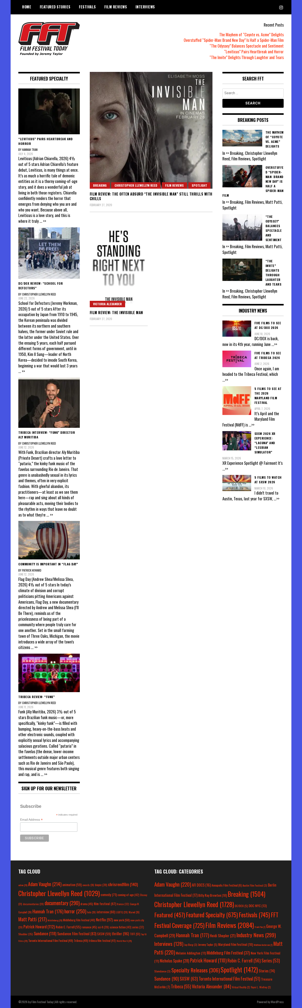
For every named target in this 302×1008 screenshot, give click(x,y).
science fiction (120, 927)
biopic (101, 885)
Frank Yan (260, 927)
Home (26, 7)
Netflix (104, 919)
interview (106, 911)
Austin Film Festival (255, 885)
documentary (62, 903)
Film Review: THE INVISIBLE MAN (116, 312)
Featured (169, 915)
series (138, 927)
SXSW (104, 933)
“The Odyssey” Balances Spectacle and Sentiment (247, 46)
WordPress (277, 1001)
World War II (124, 941)
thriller (120, 933)
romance (89, 927)
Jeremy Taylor (207, 944)
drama (86, 904)
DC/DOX (241, 906)
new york (122, 920)
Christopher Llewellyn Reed (136, 185)
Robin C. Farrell (68, 927)
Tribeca (81, 940)
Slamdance (162, 971)
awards (88, 885)
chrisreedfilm (123, 884)
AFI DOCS (201, 885)
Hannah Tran (47, 911)
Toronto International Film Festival (50, 940)
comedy (109, 894)
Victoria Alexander (107, 303)
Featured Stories (55, 7)
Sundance (45, 933)
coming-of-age (128, 895)
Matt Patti (32, 919)
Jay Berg (190, 945)
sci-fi (103, 927)
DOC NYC (258, 905)
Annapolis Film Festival (227, 885)
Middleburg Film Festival (79, 920)
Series (271, 960)
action (22, 885)
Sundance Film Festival (76, 933)
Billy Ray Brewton (212, 895)
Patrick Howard (39, 926)
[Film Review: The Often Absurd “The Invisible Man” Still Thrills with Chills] (151, 130)
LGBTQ (122, 912)
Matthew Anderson (263, 945)
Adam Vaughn (44, 883)
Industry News (256, 935)
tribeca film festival (102, 940)
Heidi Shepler (222, 935)
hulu (91, 912)
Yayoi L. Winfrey (261, 987)
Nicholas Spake (174, 961)
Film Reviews (115, 7)
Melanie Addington (191, 952)
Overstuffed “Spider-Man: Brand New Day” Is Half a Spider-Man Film (234, 40)
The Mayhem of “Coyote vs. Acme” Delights (251, 34)
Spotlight (199, 185)
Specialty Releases (195, 970)
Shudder (25, 934)
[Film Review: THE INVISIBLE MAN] (119, 263)
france (123, 904)
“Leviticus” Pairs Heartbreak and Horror (254, 51)
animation (72, 884)
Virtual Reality (241, 987)
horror (75, 911)
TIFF (135, 933)
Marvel (134, 912)
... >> (43, 221)
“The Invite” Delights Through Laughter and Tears (247, 57)
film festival (105, 903)
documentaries (33, 904)
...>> (274, 344)
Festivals (87, 7)
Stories (267, 970)
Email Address (31, 820)
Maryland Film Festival (235, 944)
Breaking (100, 185)
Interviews (145, 7)
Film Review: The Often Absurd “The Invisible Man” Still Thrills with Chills (151, 196)
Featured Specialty (212, 914)
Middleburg (55, 920)
